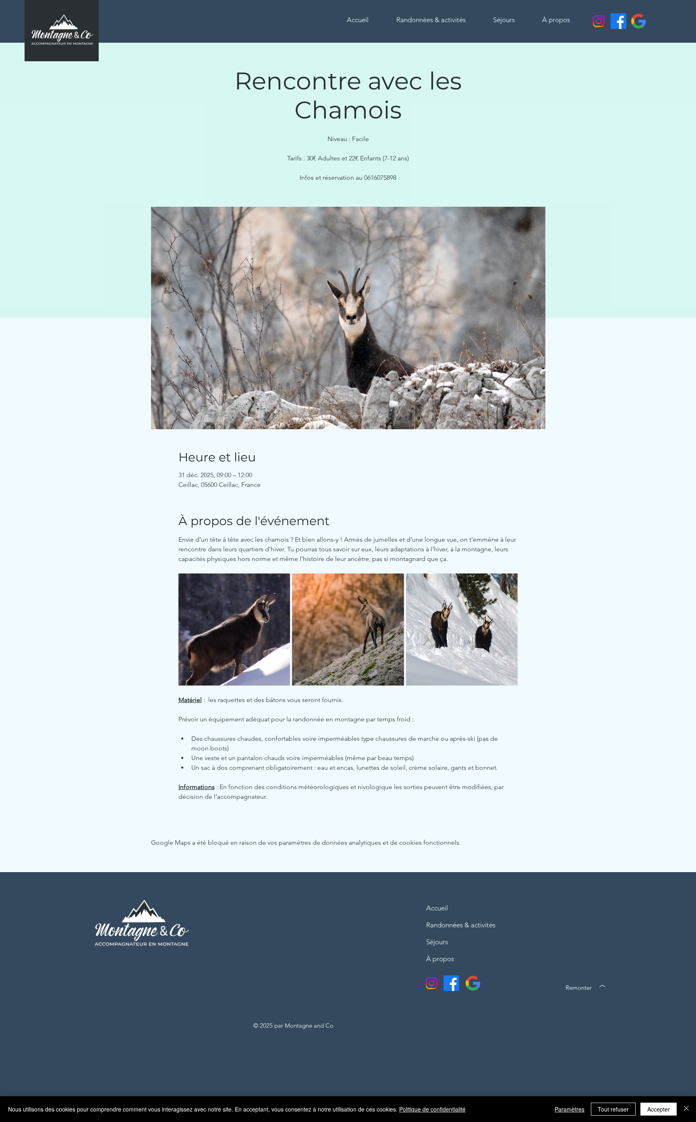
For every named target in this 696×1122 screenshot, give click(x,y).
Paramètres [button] (569, 1109)
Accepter (658, 1109)
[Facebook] (618, 21)
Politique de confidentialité (432, 1109)
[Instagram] (599, 21)
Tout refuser (613, 1109)
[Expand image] (234, 629)
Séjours (437, 942)
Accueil (437, 908)
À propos (440, 959)
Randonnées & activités (460, 925)
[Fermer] (686, 1109)
